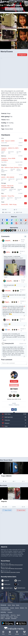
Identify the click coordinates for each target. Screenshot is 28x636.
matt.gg (9, 329)
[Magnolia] (14, 493)
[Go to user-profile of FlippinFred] (3, 302)
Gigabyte (4, 148)
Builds (14, 9)
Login (25, 1)
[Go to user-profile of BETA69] (14, 375)
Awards (17, 608)
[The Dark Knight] (14, 597)
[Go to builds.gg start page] (5, 1)
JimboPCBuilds (9, 240)
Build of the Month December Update (10, 572)
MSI (2, 167)
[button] (23, 27)
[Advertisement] (14, 442)
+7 (19, 240)
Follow (15, 381)
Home (8, 9)
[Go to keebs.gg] (16, 1)
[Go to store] (25, 140)
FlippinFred (8, 302)
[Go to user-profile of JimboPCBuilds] (3, 240)
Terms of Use (9, 617)
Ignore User (22, 510)
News (13, 605)
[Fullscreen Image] (14, 267)
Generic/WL (4, 204)
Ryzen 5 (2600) (10, 141)
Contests (10, 612)
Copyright (7, 618)
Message (15, 385)
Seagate (3, 185)
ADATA (3, 177)
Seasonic (4, 196)
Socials (12, 608)
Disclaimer (13, 618)
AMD (2, 141)
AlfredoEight (9, 290)
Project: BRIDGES (6, 476)
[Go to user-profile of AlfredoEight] (3, 290)
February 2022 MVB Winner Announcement (12, 565)
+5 (18, 329)
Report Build (8, 510)
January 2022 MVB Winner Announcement (11, 568)
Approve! (23, 55)
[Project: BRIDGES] (14, 468)
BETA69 (14, 389)
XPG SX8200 (10, 177)
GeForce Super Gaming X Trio (13, 167)
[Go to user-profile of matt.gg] (3, 329)
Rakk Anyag (12, 204)
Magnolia (4, 501)
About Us (13, 615)
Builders (22, 608)
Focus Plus (11, 196)
